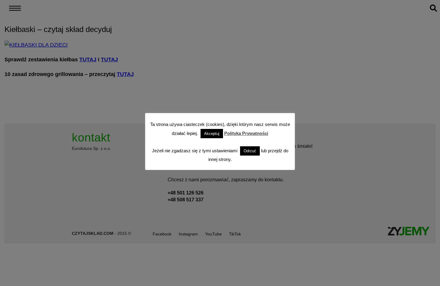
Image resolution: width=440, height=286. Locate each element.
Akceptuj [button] (211, 133)
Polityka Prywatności (246, 133)
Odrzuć (250, 151)
